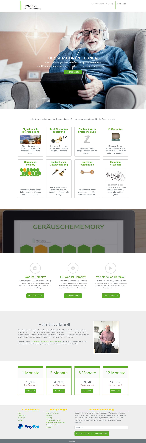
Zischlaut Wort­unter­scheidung (87, 130)
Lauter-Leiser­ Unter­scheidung (59, 163)
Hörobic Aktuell (98, 4)
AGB (19, 413)
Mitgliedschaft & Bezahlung (55, 422)
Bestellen (30, 391)
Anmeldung (121, 4)
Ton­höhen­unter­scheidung (59, 130)
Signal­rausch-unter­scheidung (31, 130)
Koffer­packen (115, 129)
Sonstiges (49, 427)
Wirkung (49, 418)
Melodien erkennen (115, 163)
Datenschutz (22, 415)
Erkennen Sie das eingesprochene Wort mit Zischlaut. (87, 150)
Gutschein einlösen (52, 425)
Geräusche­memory (30, 163)
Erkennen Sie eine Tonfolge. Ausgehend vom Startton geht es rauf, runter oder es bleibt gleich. (115, 190)
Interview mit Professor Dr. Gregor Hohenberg (47, 341)
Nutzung (49, 415)
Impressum (21, 418)
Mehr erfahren (73, 72)
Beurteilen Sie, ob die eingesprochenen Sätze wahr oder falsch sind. (87, 192)
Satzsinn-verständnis (87, 163)
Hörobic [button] (110, 4)
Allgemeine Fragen (52, 413)
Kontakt (20, 420)
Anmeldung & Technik (53, 420)
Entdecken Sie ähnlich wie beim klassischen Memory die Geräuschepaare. (30, 192)
